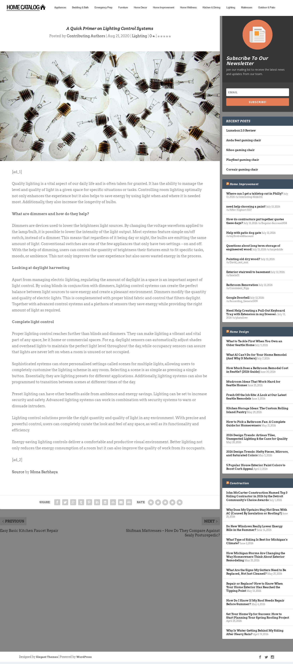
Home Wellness (188, 7)
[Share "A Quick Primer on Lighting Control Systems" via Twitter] (65, 502)
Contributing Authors (86, 36)
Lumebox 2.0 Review (241, 130)
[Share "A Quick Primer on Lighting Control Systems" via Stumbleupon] (113, 502)
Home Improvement (163, 7)
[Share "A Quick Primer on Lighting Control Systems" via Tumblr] (81, 502)
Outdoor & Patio (266, 7)
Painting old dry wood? (243, 259)
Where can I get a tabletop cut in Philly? (254, 193)
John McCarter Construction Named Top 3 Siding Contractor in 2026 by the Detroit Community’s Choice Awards (256, 496)
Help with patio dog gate (243, 232)
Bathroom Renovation (242, 285)
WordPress (84, 656)
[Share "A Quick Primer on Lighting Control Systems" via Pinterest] (89, 502)
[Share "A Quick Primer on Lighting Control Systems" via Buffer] (105, 502)
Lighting (230, 7)
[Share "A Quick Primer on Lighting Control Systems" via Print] (129, 502)
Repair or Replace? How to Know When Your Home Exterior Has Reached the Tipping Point (254, 587)
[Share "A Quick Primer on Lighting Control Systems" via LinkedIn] (97, 502)
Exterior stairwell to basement (248, 272)
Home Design (239, 331)
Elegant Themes (47, 656)
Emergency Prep (103, 7)
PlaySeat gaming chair (242, 159)
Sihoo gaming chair (240, 150)
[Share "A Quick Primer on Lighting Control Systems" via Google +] (73, 502)
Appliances (60, 7)
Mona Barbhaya (44, 472)
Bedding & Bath (80, 7)
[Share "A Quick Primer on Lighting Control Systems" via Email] (121, 502)
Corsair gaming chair (242, 169)
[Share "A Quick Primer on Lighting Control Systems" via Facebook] (57, 502)
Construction (239, 483)
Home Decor (140, 7)
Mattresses (246, 7)
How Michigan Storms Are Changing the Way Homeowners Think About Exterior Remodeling (255, 557)
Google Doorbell (238, 297)
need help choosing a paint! (246, 206)
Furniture (123, 7)
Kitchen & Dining (211, 7)
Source (18, 472)
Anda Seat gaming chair (243, 140)
